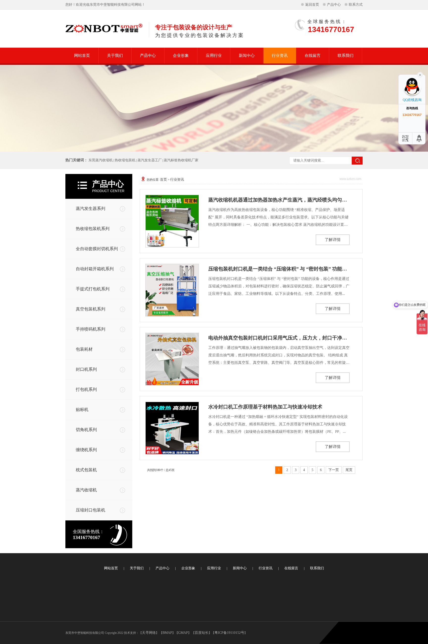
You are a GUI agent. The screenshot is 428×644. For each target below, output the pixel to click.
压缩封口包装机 (90, 510)
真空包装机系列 (90, 309)
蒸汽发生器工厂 (149, 160)
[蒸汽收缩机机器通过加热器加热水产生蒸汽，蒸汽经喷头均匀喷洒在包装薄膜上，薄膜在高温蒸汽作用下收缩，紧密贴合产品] (171, 221)
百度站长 (202, 633)
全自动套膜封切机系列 (97, 248)
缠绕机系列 (86, 449)
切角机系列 (86, 429)
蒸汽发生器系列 (90, 208)
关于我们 (115, 55)
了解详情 (333, 239)
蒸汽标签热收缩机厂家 (181, 160)
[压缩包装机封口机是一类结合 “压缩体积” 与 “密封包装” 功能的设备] (171, 290)
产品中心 (334, 4)
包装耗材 (84, 349)
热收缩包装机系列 (92, 228)
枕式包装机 (86, 470)
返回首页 (312, 4)
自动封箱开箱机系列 (95, 269)
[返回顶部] (419, 138)
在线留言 (313, 55)
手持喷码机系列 (90, 329)
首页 (163, 179)
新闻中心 (247, 55)
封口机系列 (86, 369)
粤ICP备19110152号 (229, 633)
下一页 (333, 470)
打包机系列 (86, 389)
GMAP (183, 633)
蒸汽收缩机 (86, 490)
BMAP (167, 633)
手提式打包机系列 (92, 289)
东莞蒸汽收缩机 (100, 160)
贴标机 (82, 409)
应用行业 (214, 55)
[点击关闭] (420, 74)
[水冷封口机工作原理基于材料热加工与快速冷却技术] (171, 428)
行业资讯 (280, 55)
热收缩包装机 (125, 160)
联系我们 (345, 55)
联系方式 (356, 4)
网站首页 (82, 55)
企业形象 (181, 55)
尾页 (349, 470)
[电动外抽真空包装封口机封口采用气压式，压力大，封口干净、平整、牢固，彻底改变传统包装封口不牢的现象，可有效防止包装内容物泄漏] (171, 359)
